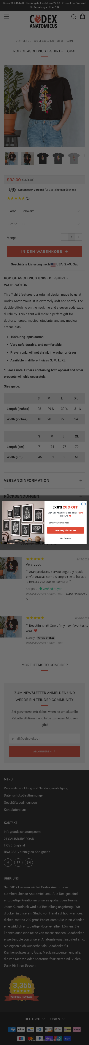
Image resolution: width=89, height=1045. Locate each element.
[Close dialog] (83, 504)
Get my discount (65, 530)
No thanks (65, 538)
